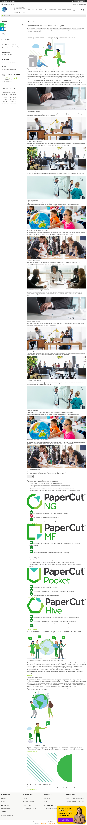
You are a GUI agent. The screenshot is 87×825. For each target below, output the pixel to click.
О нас (45, 10)
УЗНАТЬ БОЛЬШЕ (32, 523)
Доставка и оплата (65, 10)
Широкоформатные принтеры (75, 801)
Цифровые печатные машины (75, 798)
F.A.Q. (3, 34)
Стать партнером (32, 752)
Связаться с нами (32, 789)
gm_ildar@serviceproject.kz (12, 78)
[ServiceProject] (7, 10)
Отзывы (4, 30)
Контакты (52, 10)
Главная (31, 10)
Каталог (39, 10)
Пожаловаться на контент (48, 823)
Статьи (46, 801)
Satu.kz (52, 822)
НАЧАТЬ (29, 675)
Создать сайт (5, 1)
